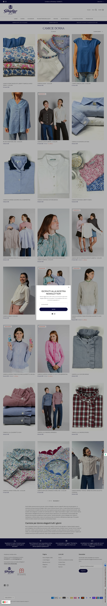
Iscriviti (53, 309)
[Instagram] (54, 313)
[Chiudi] (68, 287)
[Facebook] (52, 313)
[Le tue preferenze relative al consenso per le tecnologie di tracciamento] (105, 454)
